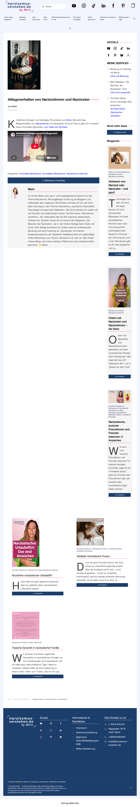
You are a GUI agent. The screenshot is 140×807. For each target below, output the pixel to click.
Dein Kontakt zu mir (115, 717)
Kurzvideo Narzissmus (30, 173)
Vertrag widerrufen (70, 803)
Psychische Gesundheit (77, 18)
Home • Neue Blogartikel (8, 18)
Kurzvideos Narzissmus (53, 173)
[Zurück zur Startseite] (19, 6)
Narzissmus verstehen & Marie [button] (108, 18)
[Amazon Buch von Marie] (133, 6)
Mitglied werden (121, 132)
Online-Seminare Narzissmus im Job (61, 18)
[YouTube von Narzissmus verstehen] (74, 6)
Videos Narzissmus (91, 18)
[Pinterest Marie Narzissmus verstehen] (123, 6)
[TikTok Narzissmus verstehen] (94, 6)
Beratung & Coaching (55, 180)
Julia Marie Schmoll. (35, 792)
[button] (130, 787)
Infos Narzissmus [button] (36, 18)
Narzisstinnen (42, 123)
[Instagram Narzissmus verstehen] (84, 6)
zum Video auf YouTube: (56, 126)
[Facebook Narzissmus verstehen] (113, 6)
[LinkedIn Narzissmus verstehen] (103, 6)
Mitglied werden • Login (124, 18)
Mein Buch (45, 18)
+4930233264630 (116, 736)
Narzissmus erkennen (77, 173)
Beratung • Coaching (22, 18)
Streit (68, 119)
